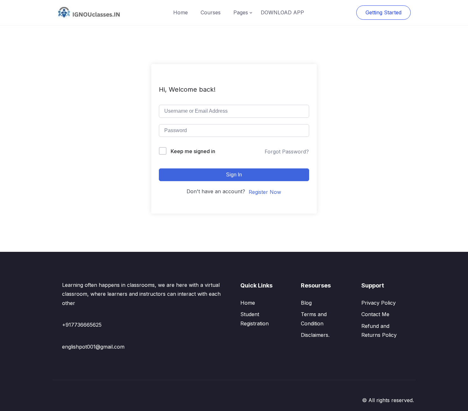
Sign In (234, 174)
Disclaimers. (315, 335)
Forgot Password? (287, 151)
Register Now (265, 192)
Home (180, 12)
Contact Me (375, 314)
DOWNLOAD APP (282, 12)
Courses (211, 12)
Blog (306, 303)
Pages (240, 12)
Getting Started (383, 12)
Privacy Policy (378, 303)
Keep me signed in (193, 151)
